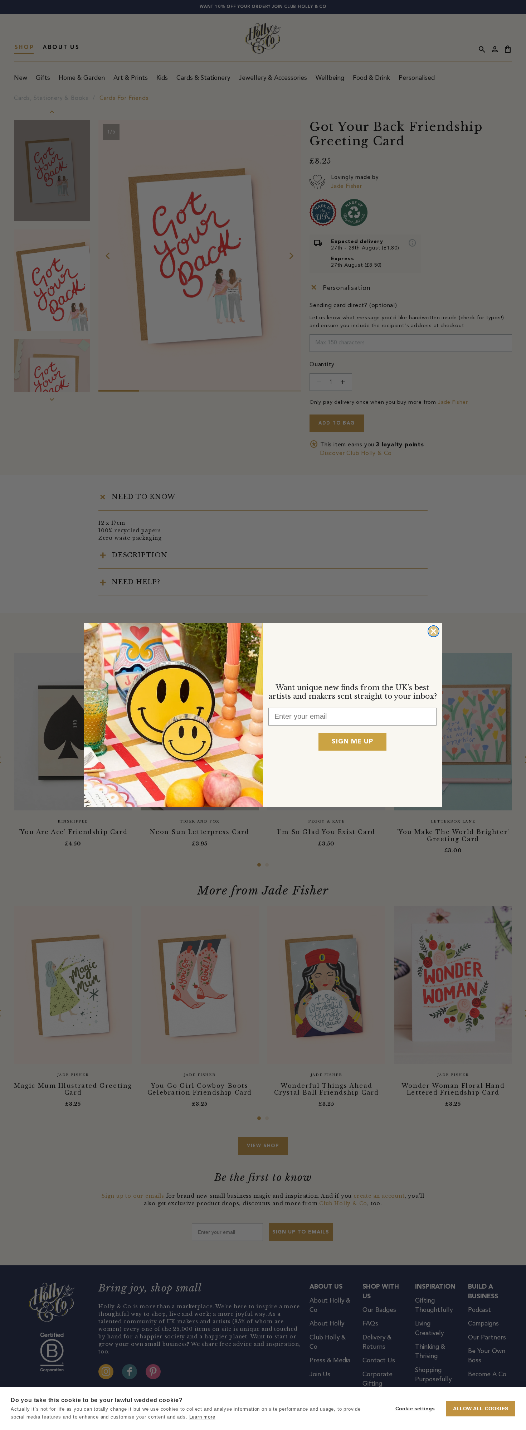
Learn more (202, 1417)
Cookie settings (415, 1408)
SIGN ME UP (352, 741)
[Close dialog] (433, 631)
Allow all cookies (480, 1408)
